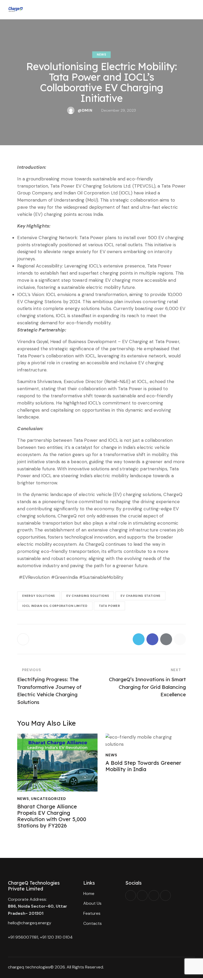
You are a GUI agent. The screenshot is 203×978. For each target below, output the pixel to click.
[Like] (23, 639)
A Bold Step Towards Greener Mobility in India (143, 766)
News (101, 54)
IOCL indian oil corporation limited (54, 606)
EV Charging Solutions (87, 596)
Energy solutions (38, 596)
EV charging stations (140, 596)
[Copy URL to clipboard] (180, 639)
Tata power (109, 606)
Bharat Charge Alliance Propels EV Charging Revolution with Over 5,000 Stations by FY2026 (51, 816)
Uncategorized (48, 798)
